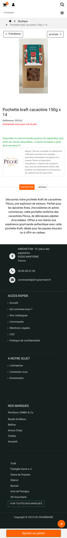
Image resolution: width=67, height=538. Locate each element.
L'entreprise (16, 365)
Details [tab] (42, 187)
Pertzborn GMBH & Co (20, 412)
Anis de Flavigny (19, 491)
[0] (5, 5)
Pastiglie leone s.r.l (21, 469)
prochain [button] (53, 34)
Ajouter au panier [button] (33, 533)
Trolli (13, 463)
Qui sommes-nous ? (21, 309)
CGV (12, 334)
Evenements (17, 378)
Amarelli (12, 441)
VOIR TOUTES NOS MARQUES (26, 503)
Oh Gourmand (18, 497)
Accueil (14, 302)
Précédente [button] (15, 34)
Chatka (12, 435)
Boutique (23, 21)
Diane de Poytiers (20, 474)
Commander (17, 321)
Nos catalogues (18, 315)
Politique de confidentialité (25, 340)
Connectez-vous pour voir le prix (20, 124)
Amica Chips (15, 430)
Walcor (14, 480)
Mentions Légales (20, 328)
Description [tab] (26, 187)
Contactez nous (18, 371)
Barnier (14, 485)
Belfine (12, 424)
